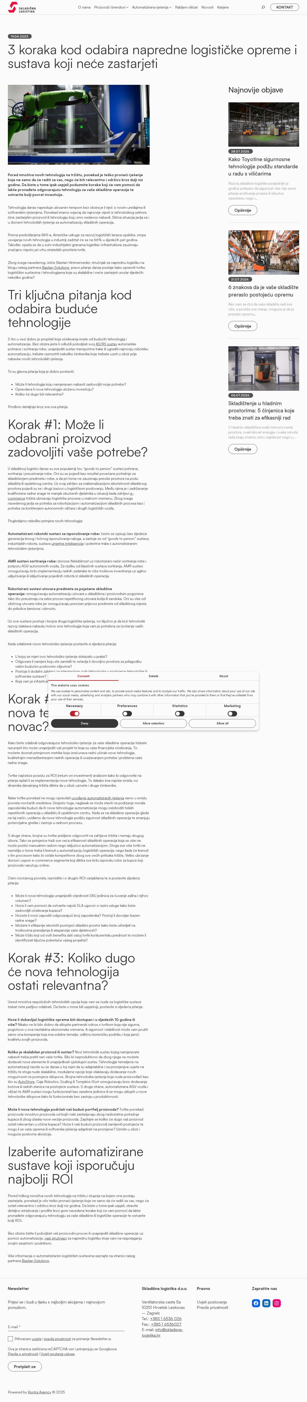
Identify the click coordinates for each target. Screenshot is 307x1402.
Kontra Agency (39, 1392)
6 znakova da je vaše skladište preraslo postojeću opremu (263, 291)
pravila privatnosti (57, 1339)
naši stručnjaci (56, 1238)
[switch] (127, 714)
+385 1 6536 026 (166, 1318)
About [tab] (223, 676)
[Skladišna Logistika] (22, 7)
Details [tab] (153, 676)
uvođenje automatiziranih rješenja (98, 798)
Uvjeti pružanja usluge (58, 1354)
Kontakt (284, 7)
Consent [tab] (83, 676)
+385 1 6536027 (166, 1324)
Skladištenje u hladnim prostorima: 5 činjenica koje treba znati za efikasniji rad (261, 410)
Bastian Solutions (55, 267)
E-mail (14, 1326)
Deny (84, 723)
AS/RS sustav (106, 344)
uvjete (37, 1339)
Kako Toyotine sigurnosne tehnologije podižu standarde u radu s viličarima (263, 166)
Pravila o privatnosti (23, 1354)
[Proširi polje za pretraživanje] (263, 7)
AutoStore (26, 1081)
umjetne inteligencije (67, 543)
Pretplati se (25, 1366)
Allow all (222, 723)
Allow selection (153, 723)
